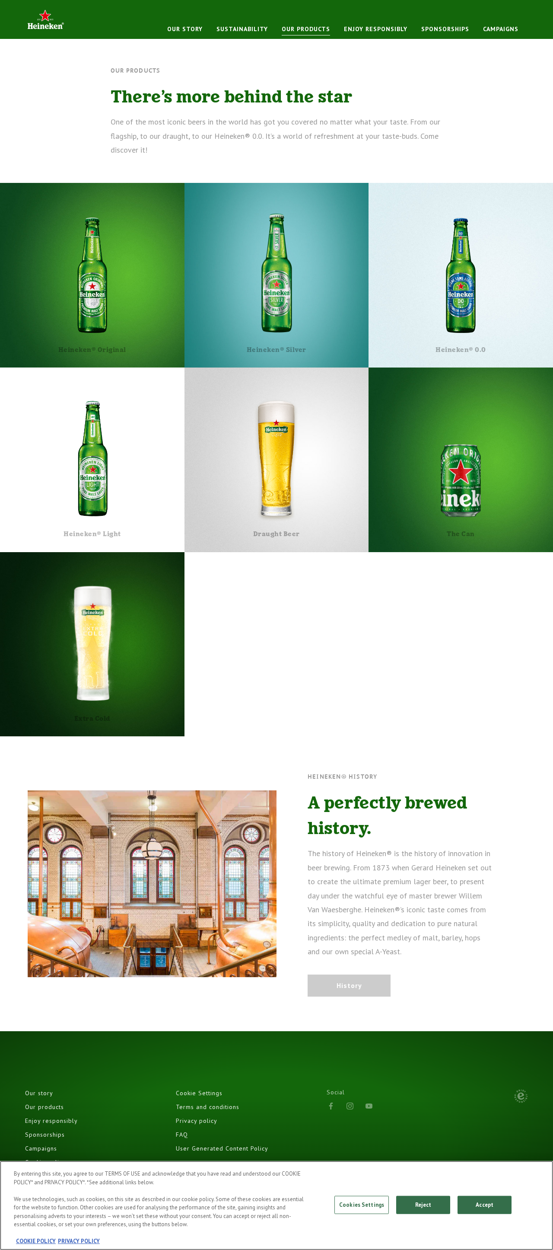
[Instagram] (350, 1106)
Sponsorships (45, 1134)
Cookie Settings (199, 1093)
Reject (423, 1204)
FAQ (182, 1134)
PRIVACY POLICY (79, 1241)
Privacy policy (196, 1121)
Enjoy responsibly (375, 29)
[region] (276, 1205)
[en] (46, 19)
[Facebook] (331, 1106)
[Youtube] (369, 1106)
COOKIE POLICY (36, 1241)
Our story (39, 1093)
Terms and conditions (207, 1107)
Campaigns (500, 29)
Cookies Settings (361, 1204)
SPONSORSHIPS (445, 29)
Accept (484, 1204)
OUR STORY (185, 29)
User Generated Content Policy (222, 1148)
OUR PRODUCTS (306, 29)
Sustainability (242, 29)
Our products (44, 1107)
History (349, 985)
